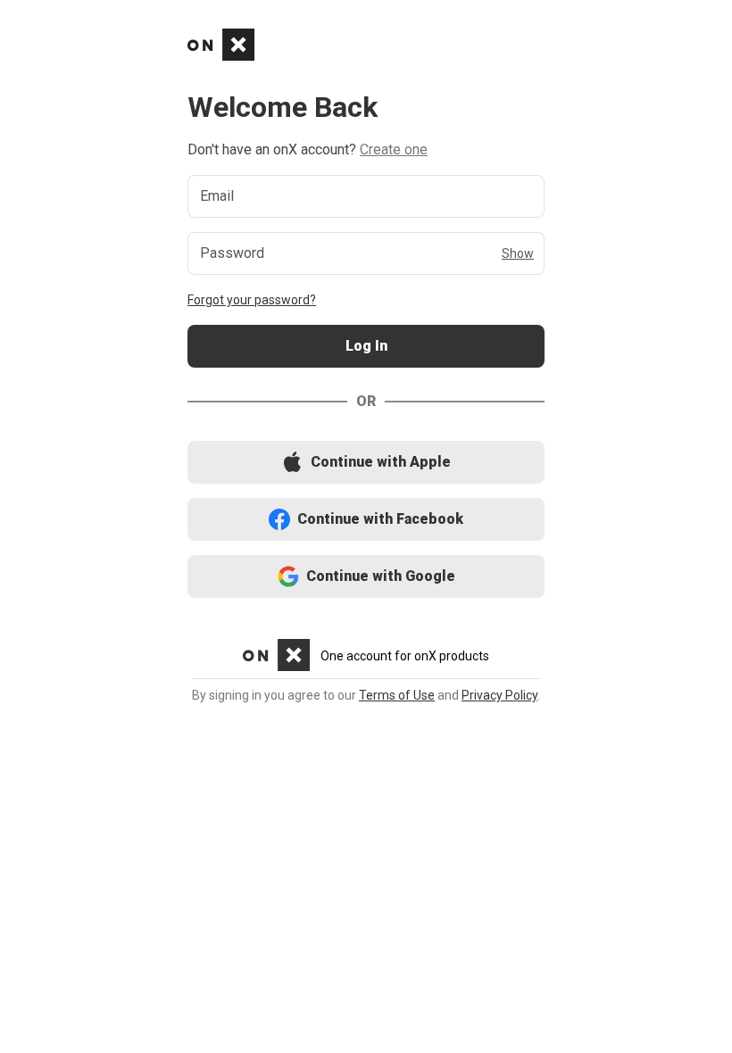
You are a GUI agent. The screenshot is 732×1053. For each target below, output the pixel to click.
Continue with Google (366, 577)
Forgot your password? (251, 300)
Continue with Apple (366, 462)
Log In (366, 346)
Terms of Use (397, 695)
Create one (394, 149)
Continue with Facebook (366, 519)
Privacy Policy (499, 695)
